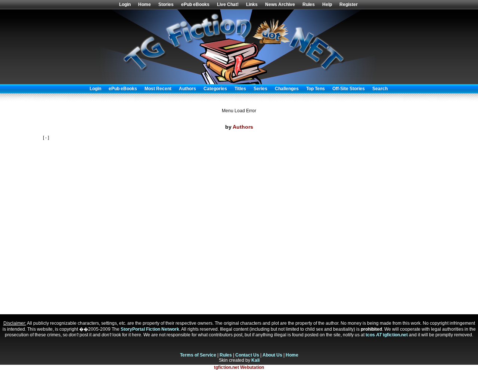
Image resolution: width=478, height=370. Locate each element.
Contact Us (247, 355)
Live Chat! (228, 4)
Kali (255, 360)
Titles (240, 88)
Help (327, 4)
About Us (272, 355)
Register (348, 4)
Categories (215, 88)
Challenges (287, 88)
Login (125, 4)
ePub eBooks (195, 4)
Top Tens (315, 88)
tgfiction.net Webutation (239, 367)
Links (252, 4)
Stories (166, 4)
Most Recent (158, 88)
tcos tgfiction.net (387, 334)
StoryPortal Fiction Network (150, 329)
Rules (308, 4)
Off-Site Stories (348, 88)
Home (144, 4)
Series (260, 88)
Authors (187, 88)
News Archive (280, 4)
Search (380, 88)
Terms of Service (198, 355)
